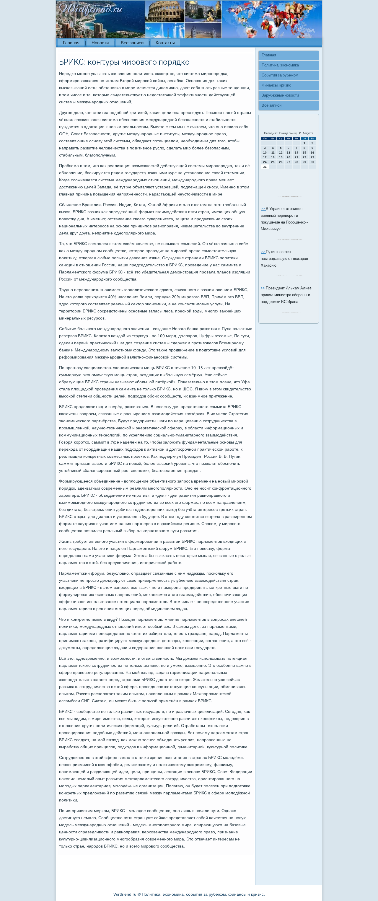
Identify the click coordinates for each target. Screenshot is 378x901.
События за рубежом (280, 75)
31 (265, 166)
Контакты (165, 43)
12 (281, 152)
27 (288, 162)
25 (273, 162)
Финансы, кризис (276, 85)
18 (273, 157)
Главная (71, 43)
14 (296, 152)
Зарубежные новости (280, 95)
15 (304, 152)
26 (281, 162)
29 (304, 162)
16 (312, 152)
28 (296, 162)
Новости (100, 43)
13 (288, 152)
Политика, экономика (280, 65)
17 (265, 157)
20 (288, 157)
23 (312, 157)
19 (281, 157)
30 (312, 162)
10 (265, 152)
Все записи (132, 43)
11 (273, 152)
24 (265, 162)
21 (296, 157)
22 (304, 157)
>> (263, 209)
